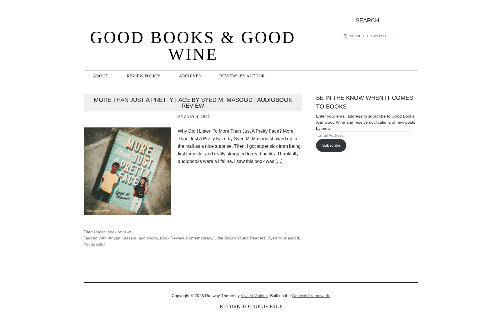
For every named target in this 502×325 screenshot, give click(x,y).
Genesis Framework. (311, 295)
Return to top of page (251, 306)
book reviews (119, 232)
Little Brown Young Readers (240, 238)
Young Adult (94, 244)
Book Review (172, 238)
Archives (190, 76)
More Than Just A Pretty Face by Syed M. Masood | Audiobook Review (193, 103)
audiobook (148, 238)
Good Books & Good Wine (193, 46)
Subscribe (331, 145)
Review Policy (143, 76)
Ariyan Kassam (122, 238)
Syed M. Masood (283, 238)
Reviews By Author (242, 76)
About (100, 76)
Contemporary (199, 238)
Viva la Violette (254, 295)
